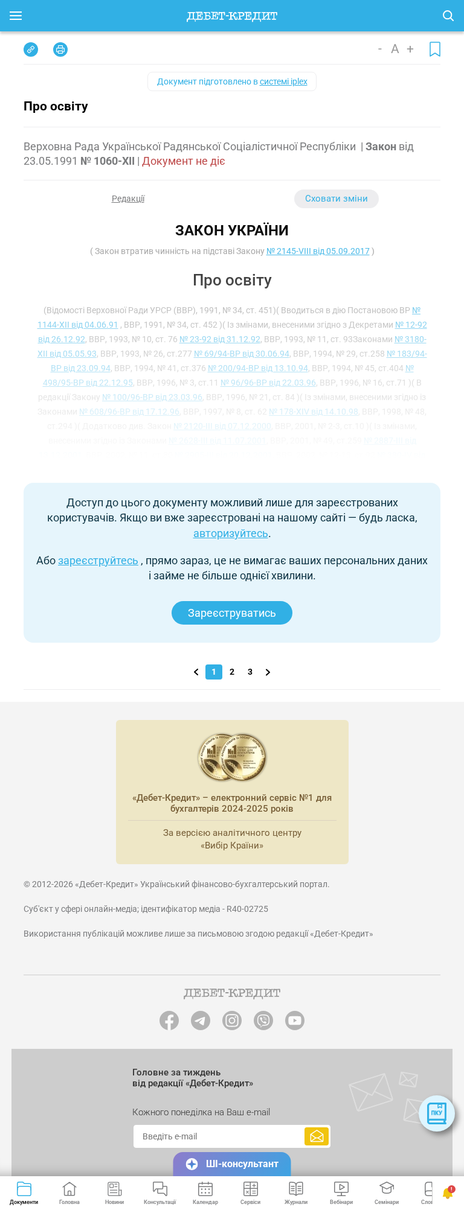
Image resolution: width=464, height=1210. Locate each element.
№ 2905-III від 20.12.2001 (223, 455)
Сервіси (250, 1202)
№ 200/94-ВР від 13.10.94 (258, 368)
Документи (24, 1202)
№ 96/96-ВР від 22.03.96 (268, 382)
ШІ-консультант (242, 1164)
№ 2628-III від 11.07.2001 (217, 440)
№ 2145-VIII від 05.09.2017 (318, 251)
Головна (69, 1202)
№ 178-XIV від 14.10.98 (313, 411)
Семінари (387, 1202)
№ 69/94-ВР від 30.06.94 (241, 353)
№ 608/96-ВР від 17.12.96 (129, 411)
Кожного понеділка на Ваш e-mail (201, 1112)
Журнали (296, 1202)
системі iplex (284, 81)
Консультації (160, 1202)
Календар (205, 1202)
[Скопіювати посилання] (31, 49)
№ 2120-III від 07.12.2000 (222, 426)
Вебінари (341, 1202)
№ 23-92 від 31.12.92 (219, 339)
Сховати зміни (336, 198)
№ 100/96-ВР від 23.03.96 (152, 397)
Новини (114, 1202)
